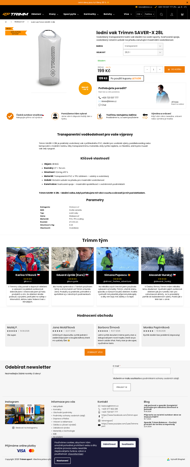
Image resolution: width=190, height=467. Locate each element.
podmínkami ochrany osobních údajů (161, 378)
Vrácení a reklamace (62, 421)
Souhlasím (128, 444)
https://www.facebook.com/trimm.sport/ (120, 416)
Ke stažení (58, 437)
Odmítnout (109, 444)
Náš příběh (58, 406)
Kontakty (57, 409)
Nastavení (62, 460)
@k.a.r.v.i (27, 281)
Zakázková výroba (61, 427)
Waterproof (74, 207)
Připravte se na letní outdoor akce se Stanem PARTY (162, 416)
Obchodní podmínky (62, 412)
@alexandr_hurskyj (162, 281)
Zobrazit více (95, 352)
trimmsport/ (107, 420)
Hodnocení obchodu (95, 315)
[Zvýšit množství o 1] (160, 69)
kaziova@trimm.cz (110, 406)
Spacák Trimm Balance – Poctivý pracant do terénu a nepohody (160, 423)
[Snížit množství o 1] (147, 69)
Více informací (75, 453)
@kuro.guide (72, 281)
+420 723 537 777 (110, 412)
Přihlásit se (121, 387)
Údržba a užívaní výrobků (64, 424)
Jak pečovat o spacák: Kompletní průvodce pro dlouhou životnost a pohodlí (161, 407)
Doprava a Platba (61, 418)
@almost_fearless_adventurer (117, 281)
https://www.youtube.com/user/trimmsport (120, 424)
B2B (54, 434)
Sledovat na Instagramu (27, 427)
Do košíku (176, 69)
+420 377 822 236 (110, 409)
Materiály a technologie (64, 431)
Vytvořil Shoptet (178, 459)
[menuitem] (37, 14)
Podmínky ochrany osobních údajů (69, 415)
